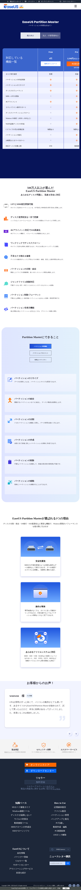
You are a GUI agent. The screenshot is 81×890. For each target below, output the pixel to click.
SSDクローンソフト (21, 831)
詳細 (58, 888)
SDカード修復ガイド (21, 807)
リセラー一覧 (21, 861)
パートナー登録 (21, 857)
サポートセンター (68, 1)
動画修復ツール (21, 823)
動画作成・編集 (60, 827)
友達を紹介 (21, 873)
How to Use (60, 803)
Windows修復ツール (21, 811)
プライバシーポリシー (39, 885)
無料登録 (40, 782)
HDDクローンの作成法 (21, 827)
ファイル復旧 (60, 811)
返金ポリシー (8, 752)
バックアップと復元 (60, 819)
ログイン (50, 786)
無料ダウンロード (50, 64)
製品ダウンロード (15, 1)
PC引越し (60, 823)
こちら (57, 789)
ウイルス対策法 (21, 819)
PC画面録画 (60, 831)
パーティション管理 (60, 815)
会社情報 (21, 853)
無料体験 (76, 67)
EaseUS (13, 6)
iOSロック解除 (59, 835)
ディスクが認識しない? (21, 815)
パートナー (31, 1)
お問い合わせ (60, 885)
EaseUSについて (21, 849)
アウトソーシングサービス (21, 869)
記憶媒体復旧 (60, 807)
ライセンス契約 (51, 885)
